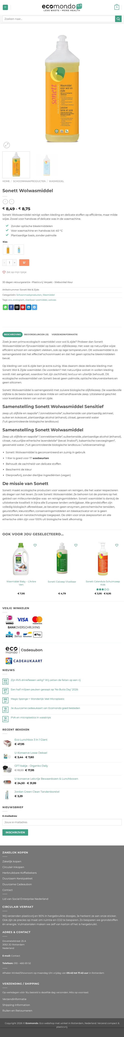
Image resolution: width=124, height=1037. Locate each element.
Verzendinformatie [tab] (65, 334)
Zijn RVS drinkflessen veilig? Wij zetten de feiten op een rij (46, 680)
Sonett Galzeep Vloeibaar (62, 581)
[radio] (8, 249)
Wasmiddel (56, 181)
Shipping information (16, 1005)
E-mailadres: (9, 816)
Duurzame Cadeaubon (17, 884)
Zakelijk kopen (11, 861)
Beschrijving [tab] (12, 334)
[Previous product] (11, 201)
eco (10, 300)
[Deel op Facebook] (11, 307)
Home (6, 181)
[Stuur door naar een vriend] (17, 307)
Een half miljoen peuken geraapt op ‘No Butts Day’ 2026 (44, 689)
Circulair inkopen (13, 867)
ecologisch (18, 300)
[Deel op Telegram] (34, 307)
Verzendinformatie (14, 999)
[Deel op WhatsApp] (5, 307)
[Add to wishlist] (35, 545)
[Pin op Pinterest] (23, 307)
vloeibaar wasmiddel (36, 300)
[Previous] (9, 89)
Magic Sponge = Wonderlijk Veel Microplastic (37, 698)
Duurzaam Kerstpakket (17, 878)
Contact (7, 890)
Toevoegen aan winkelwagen (24, 262)
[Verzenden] (118, 19)
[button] (5, 7)
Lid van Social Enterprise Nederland (25, 898)
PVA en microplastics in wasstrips (31, 717)
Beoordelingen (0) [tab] (36, 334)
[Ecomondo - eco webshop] (62, 7)
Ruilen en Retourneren (17, 1010)
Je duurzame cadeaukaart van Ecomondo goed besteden (45, 708)
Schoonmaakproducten (29, 181)
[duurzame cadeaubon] (24, 650)
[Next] (115, 89)
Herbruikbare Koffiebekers (19, 872)
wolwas (52, 300)
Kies (5, 242)
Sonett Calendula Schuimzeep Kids (103, 583)
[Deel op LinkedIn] (28, 307)
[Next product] (5, 201)
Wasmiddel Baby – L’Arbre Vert (21, 583)
